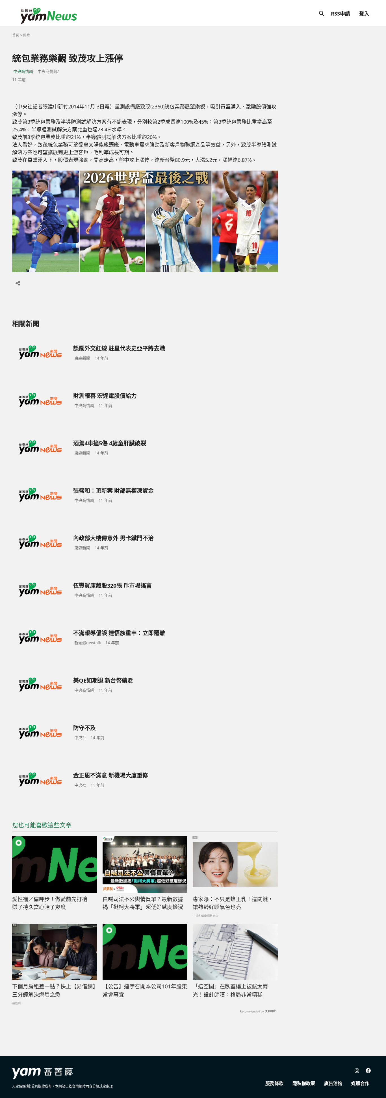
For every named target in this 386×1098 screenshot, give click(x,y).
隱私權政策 (303, 1083)
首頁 (15, 35)
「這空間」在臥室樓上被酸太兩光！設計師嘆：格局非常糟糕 (230, 990)
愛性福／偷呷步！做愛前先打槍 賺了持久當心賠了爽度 (52, 903)
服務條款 (274, 1083)
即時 (26, 35)
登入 (364, 13)
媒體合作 (360, 1083)
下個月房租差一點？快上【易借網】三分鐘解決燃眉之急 (54, 990)
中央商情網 (23, 71)
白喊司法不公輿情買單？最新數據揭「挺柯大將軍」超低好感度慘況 (143, 903)
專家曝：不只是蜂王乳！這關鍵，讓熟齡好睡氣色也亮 (233, 903)
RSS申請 (340, 13)
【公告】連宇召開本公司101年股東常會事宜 (145, 990)
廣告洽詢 (333, 1083)
